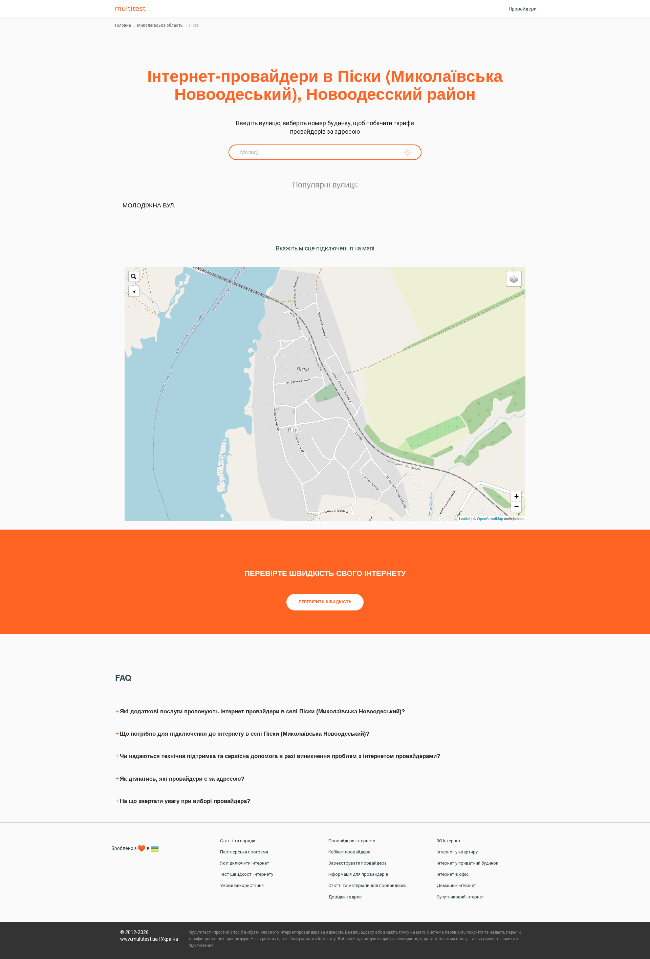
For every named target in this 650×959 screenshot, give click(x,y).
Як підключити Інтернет (244, 863)
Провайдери (523, 9)
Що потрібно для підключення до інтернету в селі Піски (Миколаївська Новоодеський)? (244, 734)
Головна (123, 25)
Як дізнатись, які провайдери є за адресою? (182, 779)
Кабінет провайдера (349, 851)
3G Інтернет (449, 840)
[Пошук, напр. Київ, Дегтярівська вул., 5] (134, 276)
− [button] (516, 506)
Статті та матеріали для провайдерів (367, 885)
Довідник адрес (345, 896)
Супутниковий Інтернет (460, 896)
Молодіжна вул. (149, 205)
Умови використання (242, 885)
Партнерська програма (244, 851)
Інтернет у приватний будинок (467, 863)
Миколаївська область (160, 25)
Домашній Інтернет (456, 885)
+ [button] (516, 496)
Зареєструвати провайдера (357, 863)
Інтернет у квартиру (457, 851)
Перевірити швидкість (325, 602)
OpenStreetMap (490, 518)
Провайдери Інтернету (351, 840)
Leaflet (464, 518)
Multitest (132, 8)
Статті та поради (237, 840)
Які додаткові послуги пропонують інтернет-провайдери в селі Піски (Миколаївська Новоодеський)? (262, 711)
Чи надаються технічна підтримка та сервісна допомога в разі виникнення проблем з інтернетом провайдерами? (280, 756)
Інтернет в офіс (453, 874)
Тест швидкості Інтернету (246, 874)
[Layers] (513, 278)
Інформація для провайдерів (358, 874)
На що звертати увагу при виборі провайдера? (185, 801)
